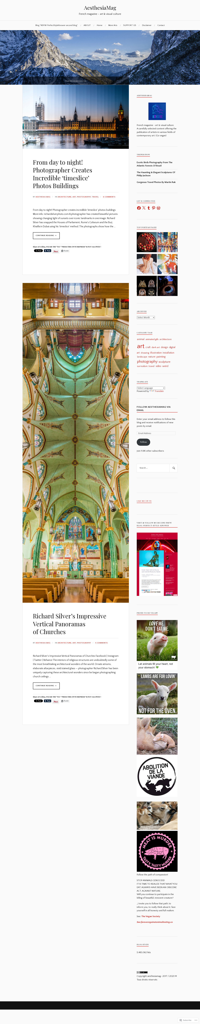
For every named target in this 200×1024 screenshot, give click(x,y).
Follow (143, 442)
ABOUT (87, 25)
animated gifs (152, 339)
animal (140, 339)
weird (165, 366)
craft (148, 347)
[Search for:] (157, 468)
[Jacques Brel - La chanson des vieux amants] (167, 264)
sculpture (164, 361)
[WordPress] (158, 208)
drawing (145, 352)
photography (84, 197)
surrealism (142, 366)
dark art (156, 347)
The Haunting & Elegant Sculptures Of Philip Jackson (156, 174)
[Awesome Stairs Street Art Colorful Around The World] (167, 286)
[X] (144, 208)
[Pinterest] (153, 208)
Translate (159, 391)
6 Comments (109, 197)
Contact (161, 25)
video (158, 366)
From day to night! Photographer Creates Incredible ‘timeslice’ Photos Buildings (62, 174)
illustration (156, 352)
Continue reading (44, 236)
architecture (64, 197)
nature (151, 356)
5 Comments (101, 643)
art (74, 197)
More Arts (112, 25)
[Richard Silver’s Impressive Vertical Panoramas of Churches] (76, 602)
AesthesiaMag (100, 7)
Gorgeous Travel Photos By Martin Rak (156, 182)
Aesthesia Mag (43, 197)
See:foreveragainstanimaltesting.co (155, 922)
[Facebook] (139, 208)
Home (99, 25)
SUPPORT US (129, 25)
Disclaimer (146, 25)
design (164, 347)
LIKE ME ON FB (144, 501)
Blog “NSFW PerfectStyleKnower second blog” (56, 25)
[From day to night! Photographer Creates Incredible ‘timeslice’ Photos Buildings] (76, 148)
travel (95, 197)
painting (161, 356)
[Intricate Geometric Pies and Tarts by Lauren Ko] (147, 242)
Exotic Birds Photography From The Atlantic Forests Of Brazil (154, 164)
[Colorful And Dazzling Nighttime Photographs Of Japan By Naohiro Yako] (167, 242)
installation (168, 352)
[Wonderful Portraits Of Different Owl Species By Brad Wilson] (147, 286)
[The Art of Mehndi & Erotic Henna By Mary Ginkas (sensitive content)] (147, 264)
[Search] (173, 468)
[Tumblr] (149, 208)
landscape (142, 356)
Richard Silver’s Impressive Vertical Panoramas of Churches (69, 624)
